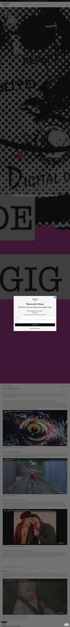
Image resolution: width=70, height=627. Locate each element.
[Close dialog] (55, 297)
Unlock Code (35, 324)
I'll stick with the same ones (35, 328)
